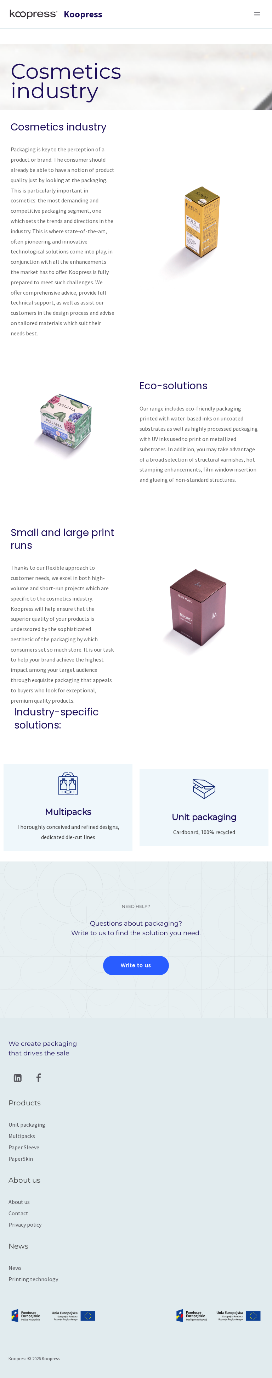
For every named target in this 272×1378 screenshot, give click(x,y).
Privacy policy (24, 1224)
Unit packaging (26, 1124)
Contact (18, 1213)
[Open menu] (257, 14)
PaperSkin (20, 1158)
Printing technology (33, 1279)
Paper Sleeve (23, 1147)
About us (19, 1201)
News (15, 1267)
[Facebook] (38, 1078)
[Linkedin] (17, 1078)
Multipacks (21, 1135)
